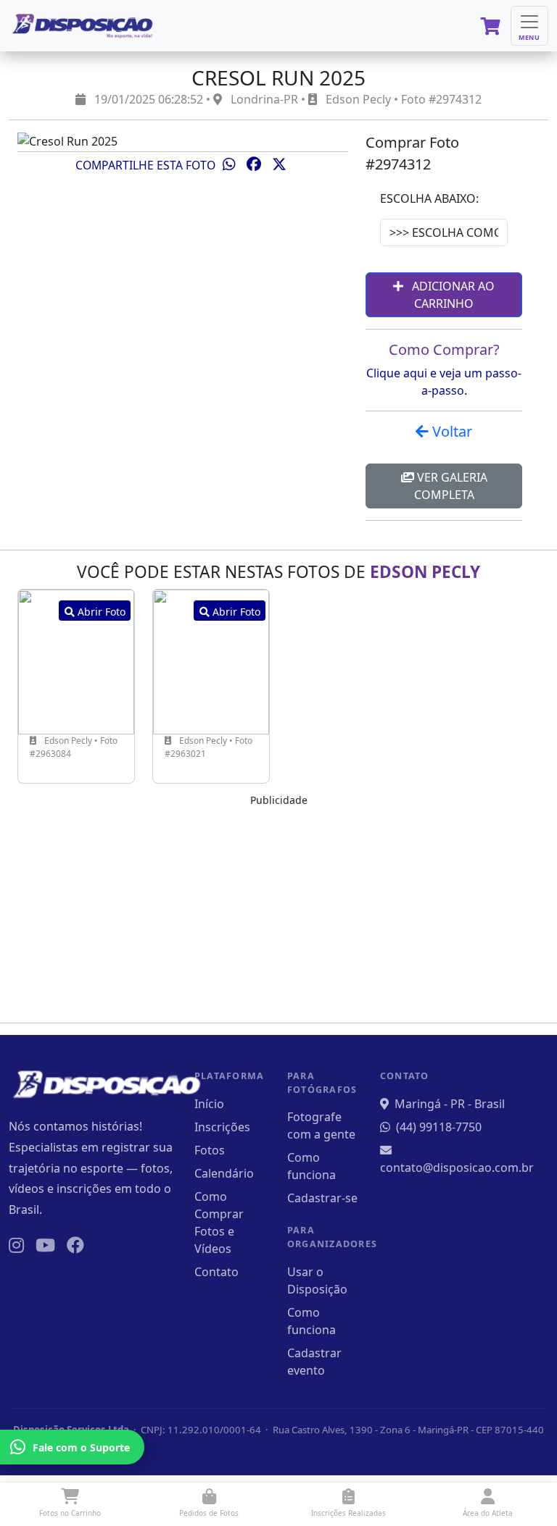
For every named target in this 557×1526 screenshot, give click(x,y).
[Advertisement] (278, 909)
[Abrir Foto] (76, 660)
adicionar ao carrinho (452, 294)
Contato (216, 1272)
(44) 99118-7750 (439, 1127)
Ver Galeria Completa (450, 486)
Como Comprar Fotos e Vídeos (219, 1222)
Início (209, 1104)
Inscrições (222, 1127)
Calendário (224, 1173)
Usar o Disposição (317, 1280)
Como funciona (311, 1166)
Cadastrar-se (322, 1198)
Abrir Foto (100, 612)
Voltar (450, 431)
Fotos (209, 1150)
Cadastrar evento (314, 1361)
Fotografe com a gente (321, 1125)
